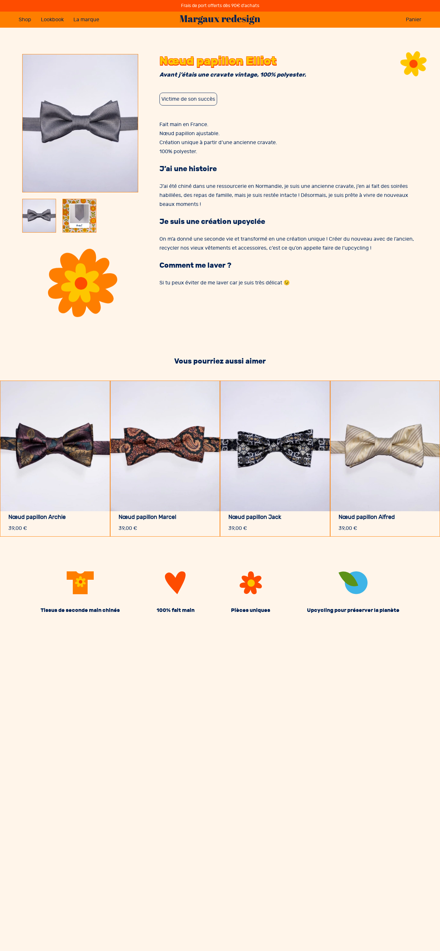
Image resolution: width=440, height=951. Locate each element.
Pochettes (31, 92)
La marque (86, 20)
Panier (413, 20)
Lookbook (52, 20)
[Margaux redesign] (220, 20)
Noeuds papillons (40, 81)
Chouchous (33, 70)
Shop (25, 20)
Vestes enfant (35, 59)
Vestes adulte (35, 37)
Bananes (29, 48)
